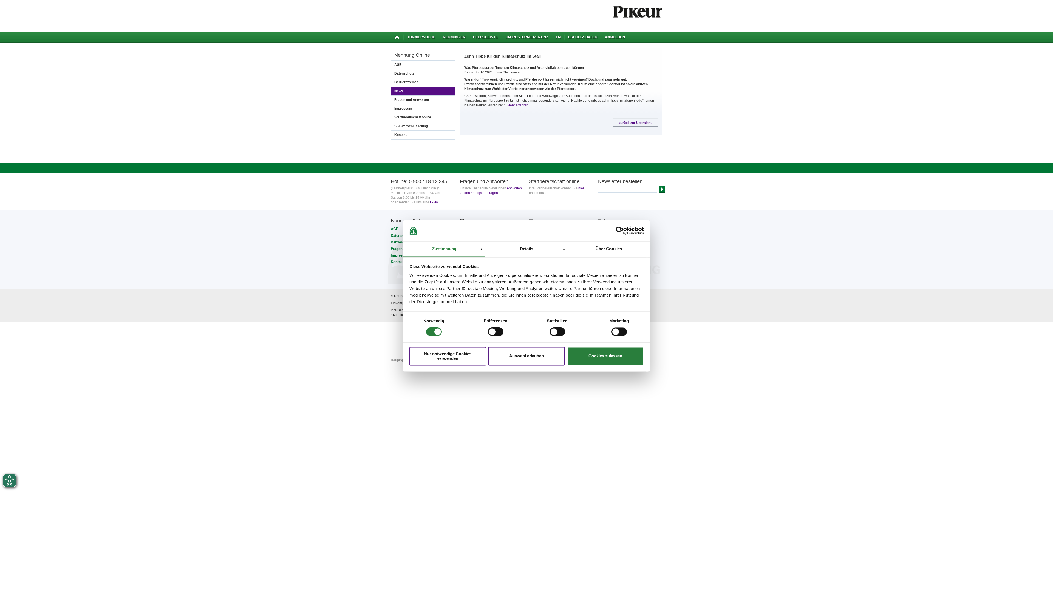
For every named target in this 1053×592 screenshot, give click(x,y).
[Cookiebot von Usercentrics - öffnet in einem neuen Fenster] (620, 231)
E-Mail (435, 202)
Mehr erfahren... (519, 105)
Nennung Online (412, 55)
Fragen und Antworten (411, 100)
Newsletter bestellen (620, 181)
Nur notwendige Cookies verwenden (447, 356)
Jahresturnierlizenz (527, 37)
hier (581, 188)
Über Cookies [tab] (609, 248)
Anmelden (615, 37)
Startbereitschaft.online (412, 117)
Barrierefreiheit (406, 82)
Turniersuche (421, 37)
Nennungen (454, 37)
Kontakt (400, 135)
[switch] (495, 332)
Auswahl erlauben (526, 356)
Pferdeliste (485, 37)
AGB (398, 65)
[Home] (397, 37)
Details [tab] (526, 248)
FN (558, 37)
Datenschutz (404, 73)
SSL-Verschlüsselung (411, 126)
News (398, 91)
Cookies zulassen (605, 356)
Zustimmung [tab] (444, 248)
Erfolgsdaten (582, 37)
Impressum (403, 108)
